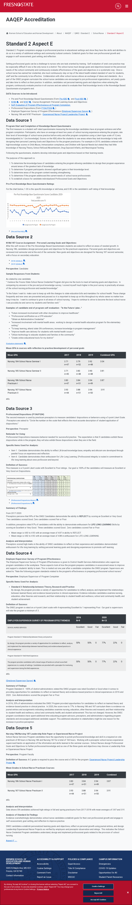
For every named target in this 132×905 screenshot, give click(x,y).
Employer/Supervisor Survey (75, 111)
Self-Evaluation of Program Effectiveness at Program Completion (41, 105)
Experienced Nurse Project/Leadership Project (64, 114)
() (19, 680)
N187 (26, 102)
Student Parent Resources (111, 877)
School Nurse (98, 33)
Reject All (98, 893)
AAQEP (68, 33)
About (59, 33)
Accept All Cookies (98, 900)
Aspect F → (11, 840)
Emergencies (105, 864)
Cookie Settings (44, 868)
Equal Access (74, 864)
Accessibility (43, 864)
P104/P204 (46, 108)
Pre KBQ (63, 99)
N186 (13, 102)
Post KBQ (79, 99)
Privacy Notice (43, 889)
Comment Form (44, 872)
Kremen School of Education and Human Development (31, 33)
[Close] (128, 892)
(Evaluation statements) (14, 344)
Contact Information (15, 875)
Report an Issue (44, 877)
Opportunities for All (108, 872)
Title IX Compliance (76, 868)
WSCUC (71, 877)
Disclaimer (73, 872)
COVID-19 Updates (107, 868)
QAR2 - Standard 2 (82, 33)
